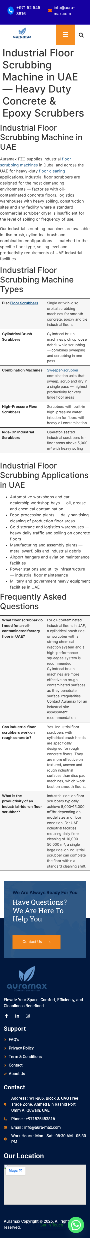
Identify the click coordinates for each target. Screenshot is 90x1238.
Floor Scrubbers (24, 303)
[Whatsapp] (76, 1225)
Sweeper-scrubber (62, 370)
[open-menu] (65, 35)
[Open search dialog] (81, 35)
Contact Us (32, 941)
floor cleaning (52, 170)
